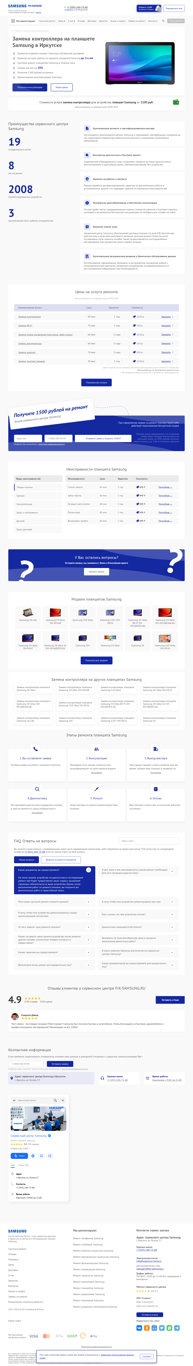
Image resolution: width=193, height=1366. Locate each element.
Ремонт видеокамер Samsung (89, 1294)
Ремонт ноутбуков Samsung (88, 1244)
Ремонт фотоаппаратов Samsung (90, 1263)
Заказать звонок (96, 571)
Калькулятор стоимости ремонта (25, 1301)
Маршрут (22, 1156)
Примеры (13, 1259)
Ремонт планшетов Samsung (88, 1287)
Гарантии (103, 21)
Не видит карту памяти (79, 504)
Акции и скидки (117, 21)
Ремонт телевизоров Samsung (89, 1269)
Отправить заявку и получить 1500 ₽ (103, 438)
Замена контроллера (29, 316)
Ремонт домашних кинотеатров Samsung (95, 1306)
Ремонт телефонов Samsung (88, 1238)
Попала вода (74, 512)
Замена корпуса (26, 352)
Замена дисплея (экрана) (31, 361)
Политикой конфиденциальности (75, 1069)
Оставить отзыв (170, 999)
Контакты (152, 21)
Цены (60, 21)
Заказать (166, 316)
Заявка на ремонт (137, 21)
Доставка (92, 21)
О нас (70, 21)
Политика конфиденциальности (96, 1346)
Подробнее (96, 772)
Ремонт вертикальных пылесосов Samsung (96, 1256)
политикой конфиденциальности (51, 444)
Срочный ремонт (47, 21)
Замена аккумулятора (29, 343)
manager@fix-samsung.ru (150, 1268)
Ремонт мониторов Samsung (88, 1300)
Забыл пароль (74, 495)
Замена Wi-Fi (25, 325)
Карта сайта (14, 1320)
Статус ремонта (176, 20)
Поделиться (139, 1328)
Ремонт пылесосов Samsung (88, 1275)
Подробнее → (165, 487)
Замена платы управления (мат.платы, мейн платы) (45, 334)
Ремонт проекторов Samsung (89, 1281)
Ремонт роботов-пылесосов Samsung (93, 1250)
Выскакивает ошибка (78, 520)
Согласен (146, 1356)
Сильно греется (75, 487)
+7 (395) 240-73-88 (77, 7)
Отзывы (81, 21)
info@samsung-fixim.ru (148, 1261)
